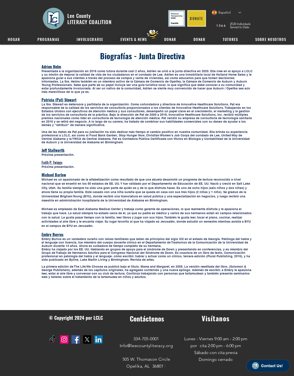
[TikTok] (53, 339)
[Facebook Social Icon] (75, 339)
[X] (87, 339)
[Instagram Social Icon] (64, 339)
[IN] (98, 339)
